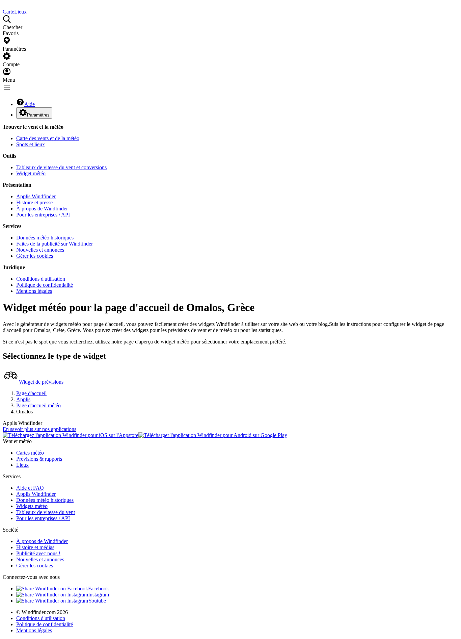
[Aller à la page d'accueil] (3, 5)
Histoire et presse (34, 202)
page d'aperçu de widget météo (156, 341)
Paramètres (38, 115)
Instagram (98, 594)
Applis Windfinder (36, 196)
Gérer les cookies (34, 256)
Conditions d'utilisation (40, 279)
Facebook (98, 588)
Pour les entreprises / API (43, 215)
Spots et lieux (30, 144)
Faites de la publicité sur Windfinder (54, 244)
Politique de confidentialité (44, 285)
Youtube (97, 601)
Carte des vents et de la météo (47, 138)
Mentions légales (34, 291)
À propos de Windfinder (42, 208)
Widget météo (31, 173)
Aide (29, 104)
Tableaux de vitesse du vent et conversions (61, 167)
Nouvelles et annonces (40, 250)
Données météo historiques (45, 237)
